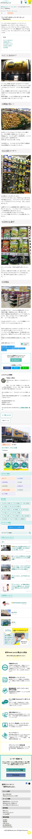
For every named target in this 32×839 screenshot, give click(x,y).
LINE (26, 367)
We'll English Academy (20, 602)
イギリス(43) (26, 503)
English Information (7, 826)
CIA (14, 622)
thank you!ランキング (8, 812)
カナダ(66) (15, 509)
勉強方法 (20, 486)
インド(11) (4, 506)
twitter (16, 367)
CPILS (15, 612)
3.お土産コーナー (8, 43)
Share (7, 367)
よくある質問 (6, 814)
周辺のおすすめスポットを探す (10, 795)
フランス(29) (15, 515)
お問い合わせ (6, 823)
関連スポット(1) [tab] (5, 420)
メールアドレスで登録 (16, 770)
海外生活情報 (6, 490)
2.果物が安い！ (7, 42)
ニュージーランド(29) (14, 512)
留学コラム (5, 810)
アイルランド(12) (6, 503)
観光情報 (5, 486)
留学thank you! (4, 6)
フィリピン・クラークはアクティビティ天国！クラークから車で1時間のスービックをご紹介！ (21, 567)
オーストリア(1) (6, 509)
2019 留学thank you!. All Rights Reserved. (16, 830)
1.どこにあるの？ (8, 40)
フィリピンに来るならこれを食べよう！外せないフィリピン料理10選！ (21, 557)
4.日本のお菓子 (7, 45)
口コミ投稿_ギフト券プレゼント (11, 805)
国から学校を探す (7, 794)
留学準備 (5, 482)
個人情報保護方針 (7, 825)
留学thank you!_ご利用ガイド (10, 803)
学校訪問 (20, 490)
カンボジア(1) (24, 509)
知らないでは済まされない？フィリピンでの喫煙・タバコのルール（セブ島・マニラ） (21, 548)
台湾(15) (22, 519)
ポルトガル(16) (25, 515)
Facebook (16, 775)
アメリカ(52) (16, 503)
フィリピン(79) (5, 515)
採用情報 (5, 821)
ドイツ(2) (4, 512)
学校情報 (20, 478)
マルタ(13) (4, 519)
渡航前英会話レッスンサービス (10, 801)
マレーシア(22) (13, 519)
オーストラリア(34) (14, 506)
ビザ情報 (5, 493)
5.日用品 (5, 47)
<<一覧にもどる (6, 415)
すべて (4, 478)
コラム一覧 (13, 6)
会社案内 (5, 819)
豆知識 (20, 482)
